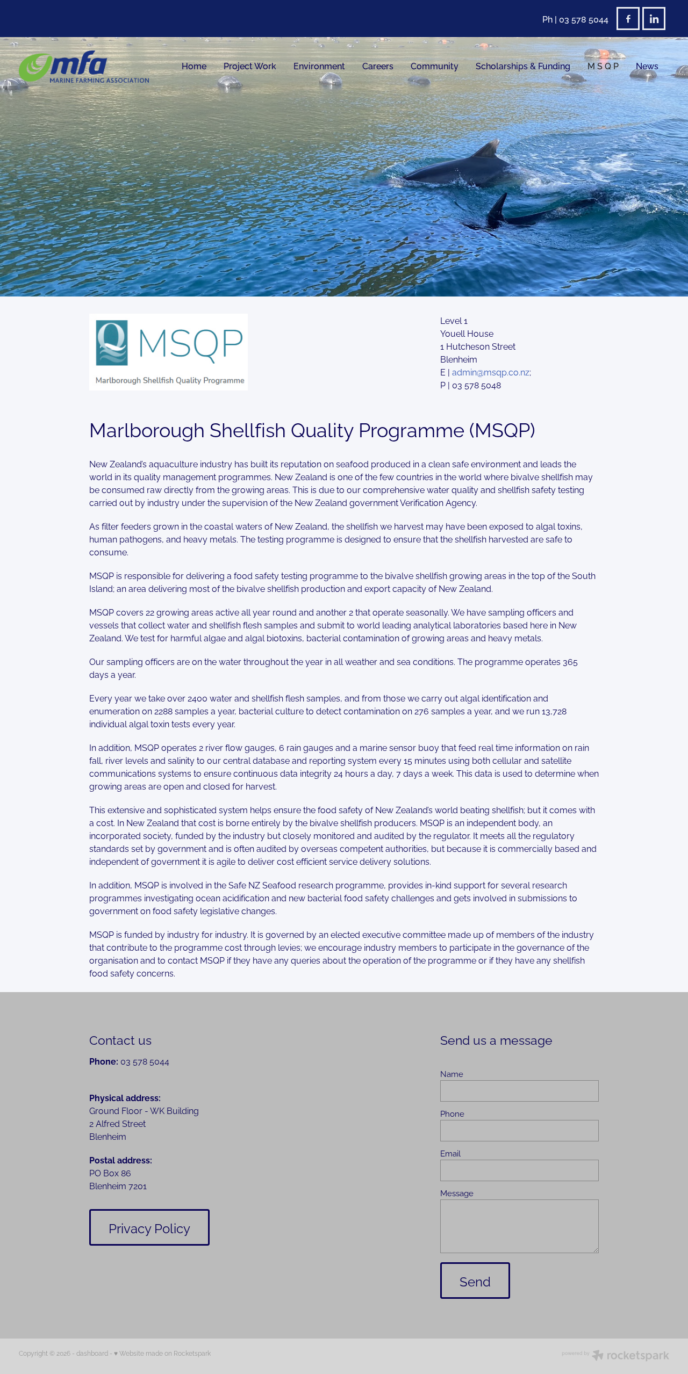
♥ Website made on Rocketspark (162, 1352)
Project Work (250, 65)
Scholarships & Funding (523, 65)
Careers (377, 65)
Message (457, 1193)
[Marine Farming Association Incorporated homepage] (84, 66)
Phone (452, 1113)
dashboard (92, 1352)
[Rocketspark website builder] (615, 1356)
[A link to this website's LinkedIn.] (653, 18)
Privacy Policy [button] (149, 1227)
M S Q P (603, 65)
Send (475, 1280)
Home (194, 65)
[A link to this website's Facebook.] (628, 18)
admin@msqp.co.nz (490, 372)
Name (451, 1073)
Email (450, 1153)
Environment (319, 65)
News (647, 65)
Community (434, 65)
